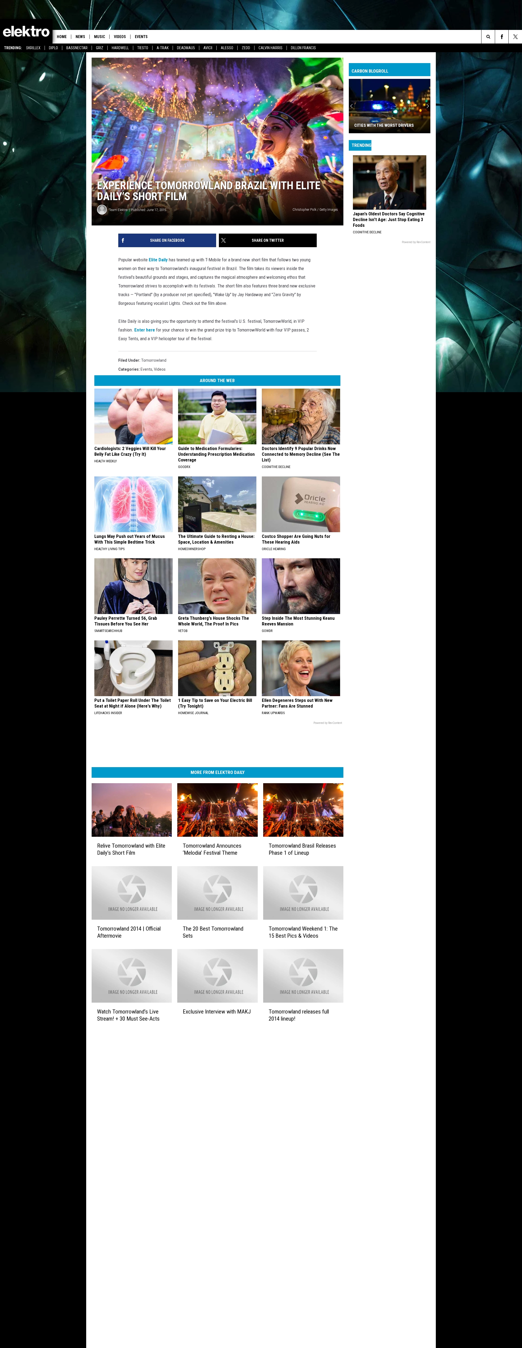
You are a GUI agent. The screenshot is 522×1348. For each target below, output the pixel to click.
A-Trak (163, 48)
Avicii (207, 48)
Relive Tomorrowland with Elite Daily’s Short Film (131, 849)
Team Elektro (118, 210)
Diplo (53, 48)
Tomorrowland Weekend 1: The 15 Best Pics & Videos (303, 932)
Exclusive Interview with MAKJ (217, 1011)
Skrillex (33, 48)
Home (62, 37)
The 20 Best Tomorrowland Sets (213, 932)
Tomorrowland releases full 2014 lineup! (299, 1015)
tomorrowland (153, 360)
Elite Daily (158, 259)
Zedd (246, 48)
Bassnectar (77, 48)
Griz (99, 48)
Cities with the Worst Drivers (384, 125)
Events (141, 37)
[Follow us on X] (515, 37)
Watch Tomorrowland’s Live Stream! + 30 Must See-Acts (128, 1015)
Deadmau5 (186, 48)
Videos (120, 37)
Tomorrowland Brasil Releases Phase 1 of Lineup (302, 849)
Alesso (227, 48)
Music (99, 37)
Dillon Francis (303, 48)
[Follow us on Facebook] (501, 37)
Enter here (144, 330)
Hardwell (120, 48)
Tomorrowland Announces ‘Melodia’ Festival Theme (212, 849)
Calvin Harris (270, 48)
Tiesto (142, 48)
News (80, 37)
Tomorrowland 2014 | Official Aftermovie (129, 932)
